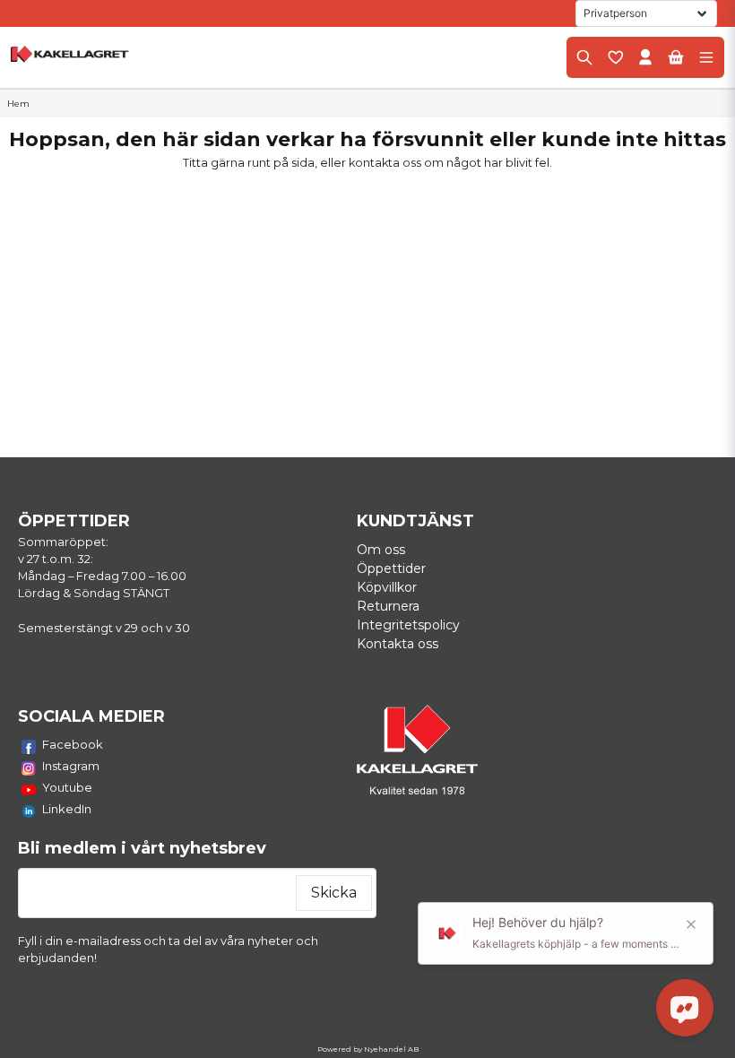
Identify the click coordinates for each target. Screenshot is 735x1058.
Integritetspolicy (408, 625)
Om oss (381, 550)
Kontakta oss (397, 644)
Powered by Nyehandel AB (368, 1049)
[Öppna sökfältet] (584, 57)
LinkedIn (66, 809)
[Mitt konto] (645, 57)
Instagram (70, 766)
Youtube (67, 787)
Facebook (72, 744)
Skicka (334, 892)
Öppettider (391, 568)
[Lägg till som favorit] (615, 57)
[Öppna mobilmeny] (706, 57)
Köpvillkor (387, 587)
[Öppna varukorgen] (676, 57)
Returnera (388, 606)
